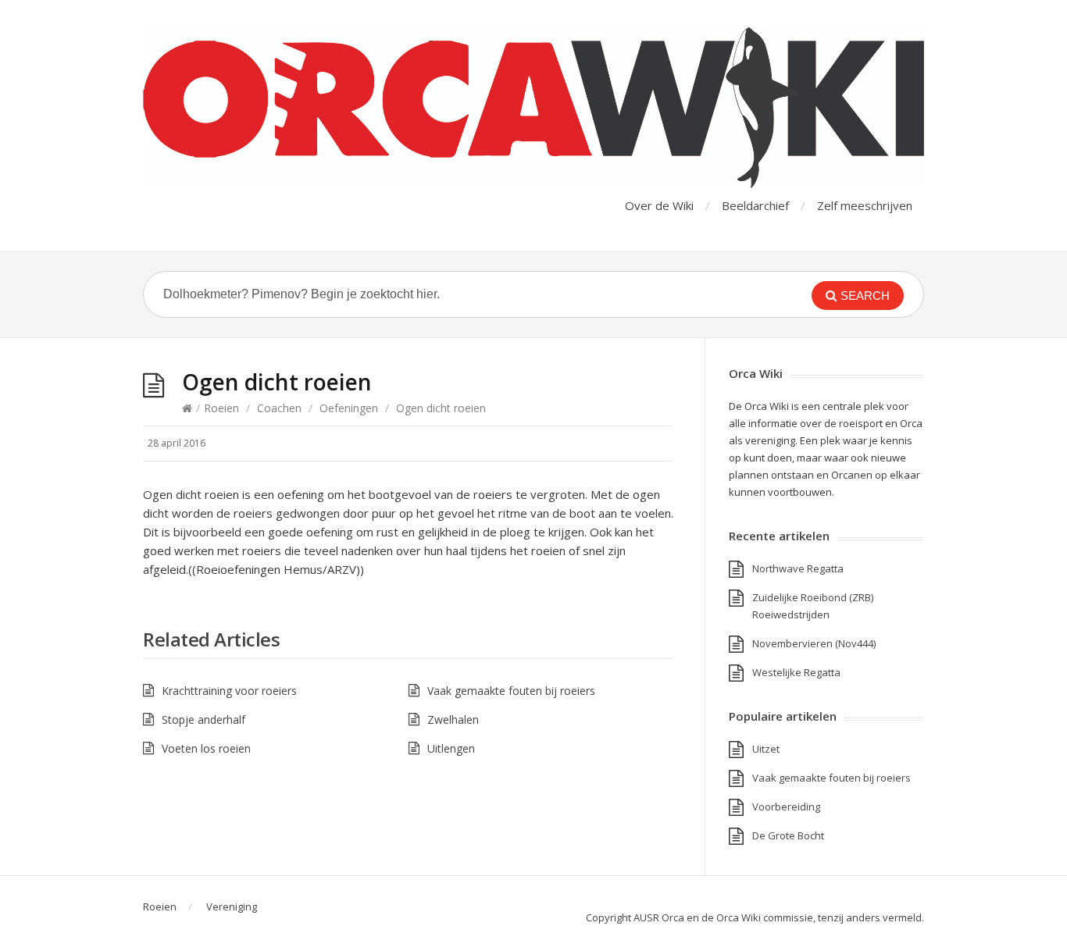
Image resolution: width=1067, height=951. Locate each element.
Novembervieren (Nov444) (814, 643)
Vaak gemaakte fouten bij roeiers (511, 690)
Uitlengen (451, 748)
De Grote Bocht (788, 835)
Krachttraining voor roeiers (229, 690)
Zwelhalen (453, 719)
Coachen (279, 408)
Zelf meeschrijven (864, 205)
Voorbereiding (786, 807)
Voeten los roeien (206, 748)
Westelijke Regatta (796, 672)
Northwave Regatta (798, 568)
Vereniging (231, 906)
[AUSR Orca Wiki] (533, 107)
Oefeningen (348, 408)
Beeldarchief (755, 205)
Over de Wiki (659, 205)
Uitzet (766, 749)
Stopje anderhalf (203, 719)
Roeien (221, 408)
